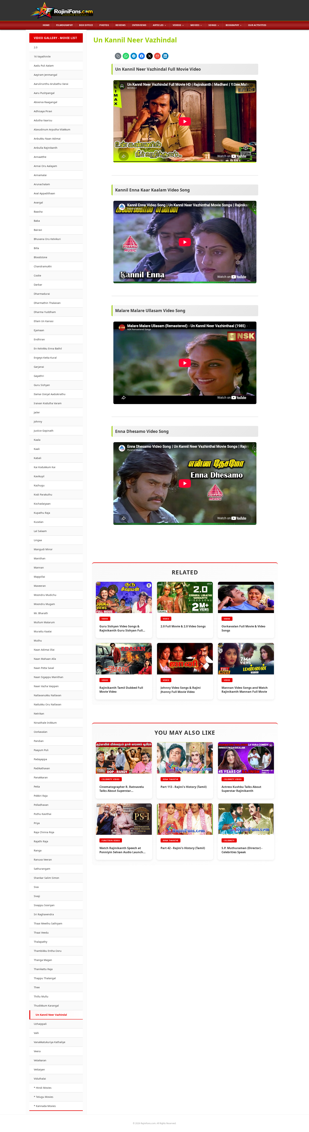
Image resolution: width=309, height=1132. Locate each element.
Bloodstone (40, 257)
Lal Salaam (40, 531)
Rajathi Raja (41, 841)
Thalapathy (40, 941)
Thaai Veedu (41, 932)
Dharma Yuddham (45, 312)
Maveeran (40, 585)
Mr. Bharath (41, 613)
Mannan (39, 567)
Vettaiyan (39, 1069)
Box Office (86, 25)
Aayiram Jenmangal (45, 74)
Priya (37, 823)
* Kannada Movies (45, 1106)
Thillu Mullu (41, 996)
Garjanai (39, 366)
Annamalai (40, 175)
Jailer (37, 412)
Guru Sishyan (42, 385)
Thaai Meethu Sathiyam (48, 923)
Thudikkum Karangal (46, 1005)
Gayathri (39, 376)
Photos (104, 25)
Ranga (37, 850)
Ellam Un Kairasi (43, 321)
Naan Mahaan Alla (45, 658)
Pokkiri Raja (41, 795)
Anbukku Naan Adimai (47, 138)
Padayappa (40, 759)
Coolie (37, 275)
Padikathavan (42, 768)
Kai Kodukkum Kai (44, 467)
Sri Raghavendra (44, 914)
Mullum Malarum (44, 622)
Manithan (39, 558)
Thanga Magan (43, 960)
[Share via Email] (157, 56)
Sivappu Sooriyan (44, 905)
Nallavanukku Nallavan (47, 695)
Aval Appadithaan (44, 193)
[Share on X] (149, 56)
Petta (37, 786)
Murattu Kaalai (43, 631)
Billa (36, 248)
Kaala (37, 439)
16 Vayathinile (42, 56)
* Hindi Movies (43, 1087)
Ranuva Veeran (43, 859)
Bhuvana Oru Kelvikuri (47, 239)
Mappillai (39, 576)
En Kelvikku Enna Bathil (48, 348)
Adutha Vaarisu (43, 120)
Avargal (38, 202)
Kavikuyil (39, 476)
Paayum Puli (41, 750)
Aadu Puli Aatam (44, 65)
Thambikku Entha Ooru (48, 951)
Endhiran (39, 339)
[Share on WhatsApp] (126, 56)
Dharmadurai (42, 293)
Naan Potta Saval (44, 668)
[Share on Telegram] (134, 56)
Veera (37, 1051)
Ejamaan (39, 330)
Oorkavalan (40, 731)
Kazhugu (39, 485)
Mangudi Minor (43, 549)
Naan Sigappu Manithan (48, 677)
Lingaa (38, 540)
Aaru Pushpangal (44, 93)
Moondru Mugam (44, 604)
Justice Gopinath (43, 430)
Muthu (38, 640)
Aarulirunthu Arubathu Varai (51, 84)
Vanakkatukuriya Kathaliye (49, 1042)
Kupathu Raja (42, 512)
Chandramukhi (43, 266)
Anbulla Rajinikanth (45, 147)
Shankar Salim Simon (46, 878)
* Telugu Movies (43, 1097)
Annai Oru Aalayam (45, 166)
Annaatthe (40, 157)
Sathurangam (42, 868)
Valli (36, 1033)
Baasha (38, 211)
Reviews (121, 25)
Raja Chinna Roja (44, 832)
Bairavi (38, 230)
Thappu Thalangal (45, 978)
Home (46, 25)
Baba (37, 220)
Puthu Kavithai (42, 814)
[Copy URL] (118, 56)
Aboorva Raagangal (45, 102)
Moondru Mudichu (45, 595)
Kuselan (38, 522)
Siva (36, 887)
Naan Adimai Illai (44, 649)
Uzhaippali (40, 1024)
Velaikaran (40, 1060)
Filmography (64, 25)
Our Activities (257, 25)
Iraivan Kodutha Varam (48, 403)
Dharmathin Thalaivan (47, 303)
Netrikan (39, 713)
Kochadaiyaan (42, 503)
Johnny (38, 421)
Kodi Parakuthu (43, 494)
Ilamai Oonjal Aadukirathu (49, 394)
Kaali (37, 449)
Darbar (38, 284)
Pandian (39, 741)
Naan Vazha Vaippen (46, 686)
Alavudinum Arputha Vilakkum (52, 129)
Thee (37, 987)
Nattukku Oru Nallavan (47, 704)
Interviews (139, 25)
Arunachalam (42, 184)
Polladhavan (41, 805)
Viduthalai (40, 1078)
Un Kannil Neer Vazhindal (51, 1014)
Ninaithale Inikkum (45, 722)
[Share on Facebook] (141, 56)
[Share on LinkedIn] (165, 56)
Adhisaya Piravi (43, 111)
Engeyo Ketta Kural (45, 357)
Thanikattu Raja (43, 969)
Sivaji (37, 896)
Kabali (37, 458)
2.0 (35, 47)
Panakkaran (41, 777)
